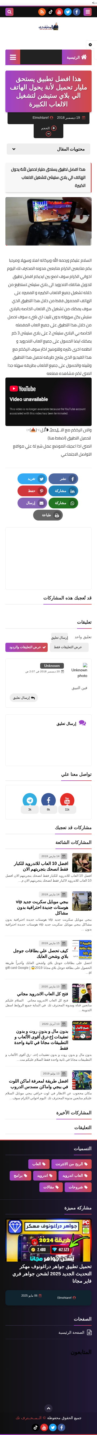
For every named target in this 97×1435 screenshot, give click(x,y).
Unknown (52, 666)
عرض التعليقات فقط (68, 647)
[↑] (48, 1408)
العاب (36, 1164)
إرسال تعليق (21, 698)
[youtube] (59, 12)
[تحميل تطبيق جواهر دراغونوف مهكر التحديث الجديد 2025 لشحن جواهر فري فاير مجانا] (48, 1240)
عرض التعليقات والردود (25, 647)
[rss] (42, 12)
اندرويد (42, 1175)
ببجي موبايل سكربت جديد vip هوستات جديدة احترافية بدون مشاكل (42, 907)
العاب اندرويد (73, 1175)
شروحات (76, 1187)
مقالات (48, 1187)
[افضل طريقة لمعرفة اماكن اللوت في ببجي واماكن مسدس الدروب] (82, 1080)
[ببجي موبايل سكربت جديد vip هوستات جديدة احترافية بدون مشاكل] (82, 901)
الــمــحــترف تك (28, 1418)
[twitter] (68, 12)
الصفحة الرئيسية (71, 1332)
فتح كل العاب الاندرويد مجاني (42, 993)
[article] (48, 545)
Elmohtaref (64, 1297)
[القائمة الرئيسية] (12, 57)
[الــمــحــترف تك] (48, 26)
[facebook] (76, 12)
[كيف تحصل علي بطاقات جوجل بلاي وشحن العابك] (82, 949)
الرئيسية (73, 57)
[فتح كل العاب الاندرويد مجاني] (82, 993)
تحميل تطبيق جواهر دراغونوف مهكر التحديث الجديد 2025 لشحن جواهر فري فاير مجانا (52, 1274)
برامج (18, 1175)
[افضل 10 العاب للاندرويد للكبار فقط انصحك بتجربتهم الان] (82, 862)
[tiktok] (50, 12)
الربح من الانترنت (69, 1164)
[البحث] (9, 12)
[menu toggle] (88, 12)
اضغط (59, 438)
